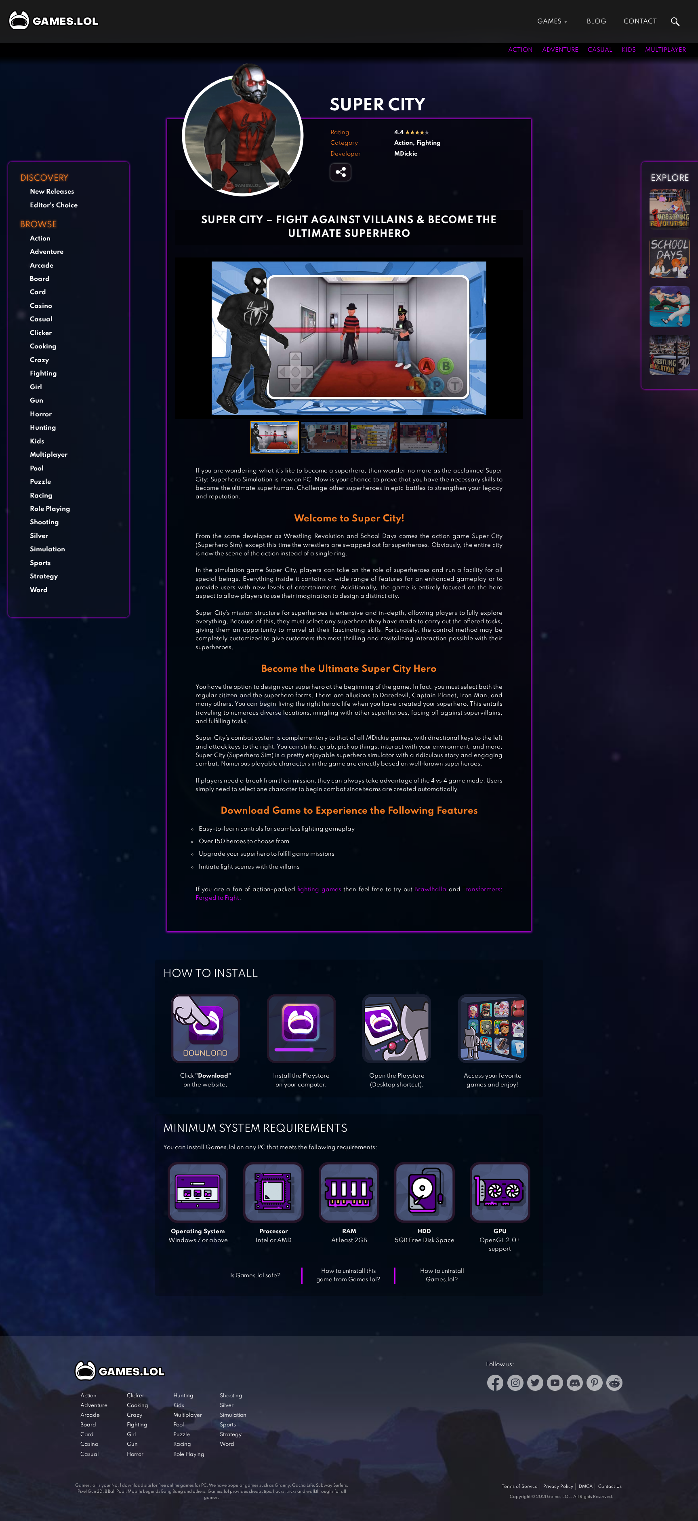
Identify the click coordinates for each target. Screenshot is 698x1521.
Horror (41, 414)
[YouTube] (555, 1384)
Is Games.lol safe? (255, 1275)
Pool (37, 468)
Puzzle (40, 482)
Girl (36, 387)
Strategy (44, 576)
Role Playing (50, 509)
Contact (640, 21)
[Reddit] (614, 1384)
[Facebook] (495, 1384)
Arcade (41, 265)
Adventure (560, 50)
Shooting (44, 522)
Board (40, 279)
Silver (39, 536)
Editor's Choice (54, 205)
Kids (629, 50)
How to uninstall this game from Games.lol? (348, 1275)
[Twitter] (535, 1384)
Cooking (43, 346)
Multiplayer (665, 50)
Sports (40, 563)
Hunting (43, 427)
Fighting (43, 373)
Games (549, 21)
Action (520, 50)
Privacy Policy (558, 1486)
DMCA (586, 1486)
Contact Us (610, 1486)
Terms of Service (520, 1486)
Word (39, 590)
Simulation (47, 549)
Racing (41, 495)
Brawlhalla (430, 889)
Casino (41, 306)
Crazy (39, 360)
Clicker (41, 333)
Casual (600, 50)
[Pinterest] (594, 1384)
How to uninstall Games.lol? (442, 1275)
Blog (596, 21)
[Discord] (575, 1384)
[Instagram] (515, 1384)
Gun (36, 400)
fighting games (319, 889)
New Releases (52, 191)
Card (38, 292)
